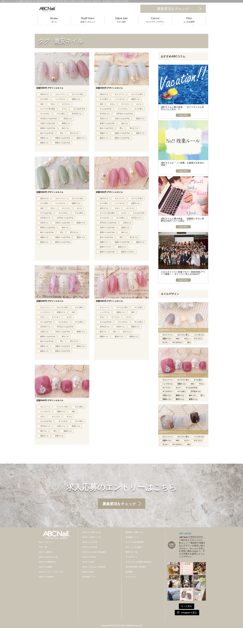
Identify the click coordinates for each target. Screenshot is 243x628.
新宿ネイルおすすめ (47, 128)
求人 (61, 133)
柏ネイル (65, 128)
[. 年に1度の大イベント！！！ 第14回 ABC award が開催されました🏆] (186, 581)
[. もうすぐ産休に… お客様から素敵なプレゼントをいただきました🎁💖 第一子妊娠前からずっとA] (199, 594)
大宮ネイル (67, 118)
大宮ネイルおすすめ (47, 123)
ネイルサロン (45, 114)
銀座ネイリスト (105, 247)
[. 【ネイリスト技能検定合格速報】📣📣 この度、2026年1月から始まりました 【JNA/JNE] (186, 568)
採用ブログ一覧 (131, 552)
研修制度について (132, 537)
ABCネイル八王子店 (89, 542)
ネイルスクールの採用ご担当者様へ (139, 562)
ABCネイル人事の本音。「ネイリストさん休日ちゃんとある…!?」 (182, 108)
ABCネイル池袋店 (45, 567)
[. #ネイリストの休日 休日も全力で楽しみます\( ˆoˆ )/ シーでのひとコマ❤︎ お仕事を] (173, 594)
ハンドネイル (60, 99)
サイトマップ (131, 577)
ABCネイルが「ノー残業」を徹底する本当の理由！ (182, 164)
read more (183, 115)
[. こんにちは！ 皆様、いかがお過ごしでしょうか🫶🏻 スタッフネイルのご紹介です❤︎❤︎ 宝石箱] (186, 594)
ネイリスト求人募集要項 (135, 542)
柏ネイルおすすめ (47, 133)
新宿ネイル (66, 123)
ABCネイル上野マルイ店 (91, 532)
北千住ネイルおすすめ (48, 118)
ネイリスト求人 (77, 94)
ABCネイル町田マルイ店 (91, 537)
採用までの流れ (88, 572)
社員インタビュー (45, 542)
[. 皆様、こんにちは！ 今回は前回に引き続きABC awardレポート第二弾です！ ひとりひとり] (173, 581)
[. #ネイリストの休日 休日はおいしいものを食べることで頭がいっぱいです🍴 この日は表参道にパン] (199, 581)
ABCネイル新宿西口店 (47, 562)
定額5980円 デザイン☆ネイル (49, 88)
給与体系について (89, 577)
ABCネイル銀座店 (45, 552)
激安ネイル (81, 138)
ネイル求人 (44, 99)
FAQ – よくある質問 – (134, 547)
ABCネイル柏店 (88, 562)
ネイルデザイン (131, 557)
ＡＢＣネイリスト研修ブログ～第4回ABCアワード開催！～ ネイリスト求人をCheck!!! (183, 273)
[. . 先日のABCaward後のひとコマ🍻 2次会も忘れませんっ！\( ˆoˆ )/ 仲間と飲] (199, 568)
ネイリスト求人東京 (47, 109)
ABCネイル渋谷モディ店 (48, 557)
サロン (52, 104)
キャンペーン (60, 94)
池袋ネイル (44, 138)
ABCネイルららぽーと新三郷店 (94, 552)
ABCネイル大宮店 (89, 557)
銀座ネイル (44, 143)
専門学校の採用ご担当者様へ (136, 567)
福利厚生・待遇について (135, 532)
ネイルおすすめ (79, 109)
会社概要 (129, 572)
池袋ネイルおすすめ (62, 138)
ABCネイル (44, 94)
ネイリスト (66, 104)
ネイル (64, 109)
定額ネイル (76, 99)
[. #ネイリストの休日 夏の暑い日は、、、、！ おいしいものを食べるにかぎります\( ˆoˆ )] (173, 568)
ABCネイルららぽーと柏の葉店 (94, 567)
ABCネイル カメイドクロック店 (51, 572)
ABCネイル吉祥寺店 (46, 577)
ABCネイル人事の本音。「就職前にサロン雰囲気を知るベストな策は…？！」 (182, 220)
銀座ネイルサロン (128, 252)
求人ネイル (74, 133)
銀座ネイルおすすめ (62, 143)
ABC (42, 104)
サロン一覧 (43, 547)
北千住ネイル (77, 114)
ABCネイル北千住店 (89, 547)
